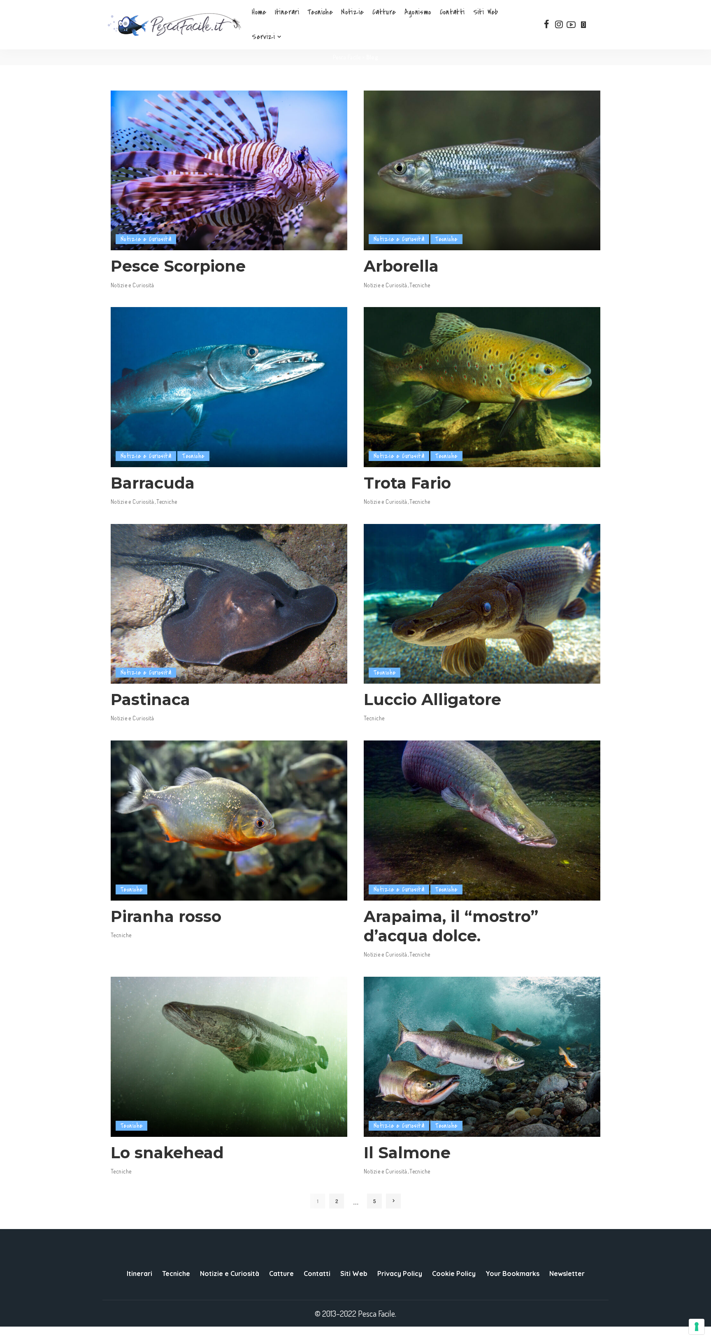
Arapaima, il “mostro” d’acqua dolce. (451, 926)
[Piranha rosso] (229, 820)
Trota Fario (407, 483)
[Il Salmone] (482, 1056)
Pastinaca (150, 699)
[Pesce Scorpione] (229, 170)
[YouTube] (571, 24)
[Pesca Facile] (174, 25)
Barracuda (153, 483)
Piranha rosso (166, 916)
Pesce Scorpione (178, 266)
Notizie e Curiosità (146, 239)
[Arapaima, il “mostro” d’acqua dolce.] (482, 820)
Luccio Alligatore (432, 699)
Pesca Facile (347, 57)
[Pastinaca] (229, 604)
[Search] (599, 24)
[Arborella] (482, 170)
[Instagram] (559, 24)
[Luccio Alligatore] (482, 604)
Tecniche (446, 239)
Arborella (401, 266)
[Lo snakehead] (229, 1056)
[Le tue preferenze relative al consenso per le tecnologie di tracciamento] (696, 1326)
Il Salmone (407, 1152)
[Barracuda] (229, 387)
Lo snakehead (167, 1152)
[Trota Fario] (482, 387)
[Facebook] (546, 24)
